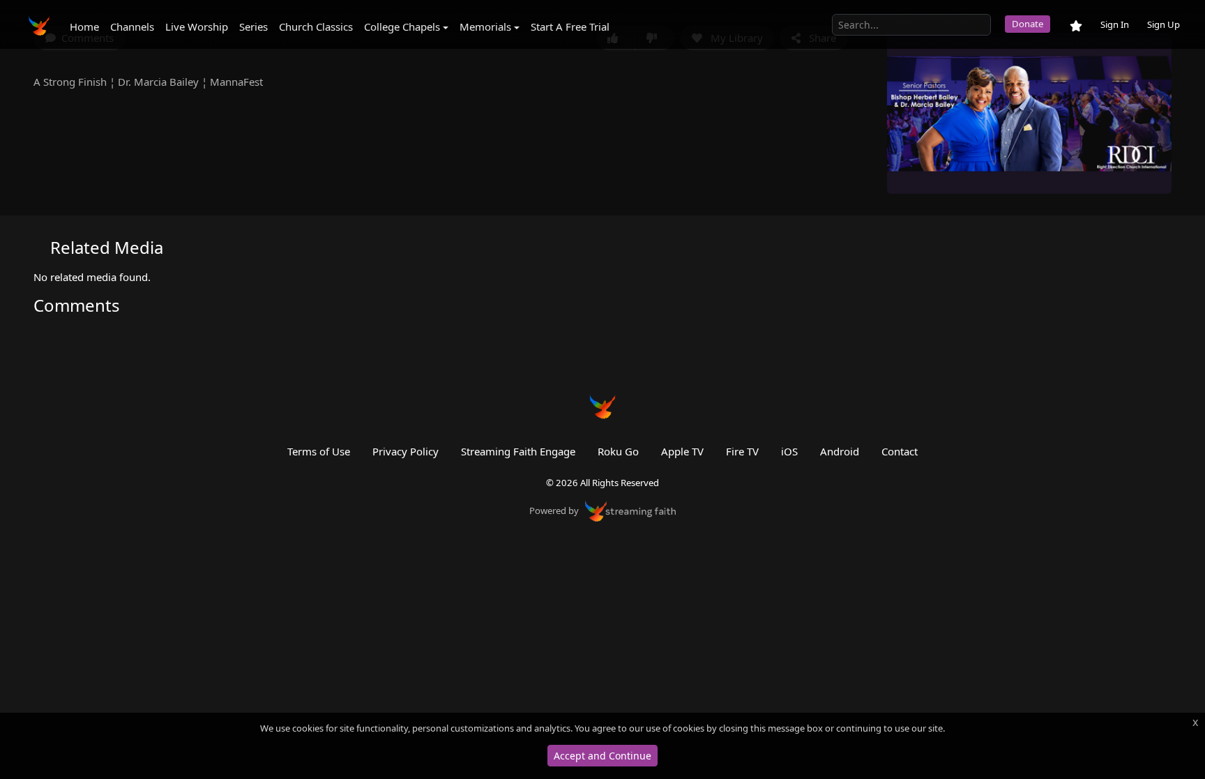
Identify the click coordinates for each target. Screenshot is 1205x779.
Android (839, 451)
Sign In (1114, 24)
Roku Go (618, 451)
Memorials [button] (485, 26)
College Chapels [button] (402, 26)
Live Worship (196, 26)
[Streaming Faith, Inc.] (630, 510)
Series (253, 26)
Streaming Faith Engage (518, 451)
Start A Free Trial (570, 26)
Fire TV (742, 451)
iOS (789, 451)
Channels (132, 26)
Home (84, 26)
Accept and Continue (602, 755)
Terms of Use (318, 451)
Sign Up (1163, 24)
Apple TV (682, 451)
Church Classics (316, 26)
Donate (1027, 23)
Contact (899, 451)
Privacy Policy (405, 451)
